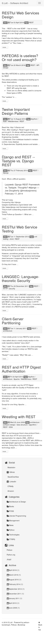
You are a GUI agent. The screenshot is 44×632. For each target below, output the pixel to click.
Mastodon (11, 467)
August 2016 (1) (15, 579)
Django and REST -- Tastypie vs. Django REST (18, 160)
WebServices (13, 121)
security (12, 288)
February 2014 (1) (16, 584)
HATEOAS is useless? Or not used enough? (20, 57)
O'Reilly (10, 486)
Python (12, 530)
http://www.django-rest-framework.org (16, 207)
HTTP (5, 288)
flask (5, 121)
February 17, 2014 (14, 193)
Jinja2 (9, 559)
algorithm (32, 424)
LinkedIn (12, 481)
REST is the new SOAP (16, 28)
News (11, 525)
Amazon (10, 491)
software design (9, 424)
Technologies (14, 534)
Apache (17, 379)
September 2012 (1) (16, 589)
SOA (11, 427)
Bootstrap (21, 625)
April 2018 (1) (14, 570)
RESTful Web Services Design (20, 14)
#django (32, 187)
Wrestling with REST (18, 416)
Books (11, 506)
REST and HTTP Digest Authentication (21, 369)
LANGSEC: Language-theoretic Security (20, 278)
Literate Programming (17, 516)
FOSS (11, 511)
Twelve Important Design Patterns (16, 111)
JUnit (12, 239)
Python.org (11, 554)
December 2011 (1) (16, 593)
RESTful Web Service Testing (19, 229)
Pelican (9, 550)
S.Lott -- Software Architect (15, 3)
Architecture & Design (17, 501)
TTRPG (12, 539)
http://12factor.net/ (17, 127)
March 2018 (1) (15, 575)
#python (34, 119)
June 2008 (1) (14, 608)
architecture (7, 331)
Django (6, 173)
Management (14, 520)
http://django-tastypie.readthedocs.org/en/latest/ (15, 203)
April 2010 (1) (14, 603)
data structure (22, 424)
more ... (5, 47)
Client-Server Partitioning (12, 320)
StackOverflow (13, 477)
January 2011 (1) (15, 598)
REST (31, 22)
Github (12, 472)
